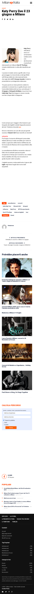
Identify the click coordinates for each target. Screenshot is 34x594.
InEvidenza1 (5, 555)
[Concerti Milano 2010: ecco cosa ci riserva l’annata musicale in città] (17, 294)
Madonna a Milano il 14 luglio (11, 313)
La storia (13, 516)
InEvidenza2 (5, 550)
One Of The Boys (7, 212)
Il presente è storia (8, 519)
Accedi (4, 531)
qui (20, 127)
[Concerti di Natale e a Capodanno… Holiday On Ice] (17, 353)
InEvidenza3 (5, 546)
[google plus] (12, 592)
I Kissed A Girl (17, 206)
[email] (2, 592)
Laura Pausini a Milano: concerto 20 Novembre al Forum (14, 339)
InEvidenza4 (5, 548)
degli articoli (6, 533)
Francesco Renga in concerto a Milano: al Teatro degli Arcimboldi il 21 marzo (16, 280)
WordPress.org (6, 538)
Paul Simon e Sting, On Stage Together (15, 392)
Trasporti (4, 567)
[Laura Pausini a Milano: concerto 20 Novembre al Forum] (17, 326)
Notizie (4, 565)
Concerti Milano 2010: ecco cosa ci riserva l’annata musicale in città (16, 307)
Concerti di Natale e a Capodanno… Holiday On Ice (16, 366)
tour (27, 212)
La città (4, 570)
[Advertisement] (17, 34)
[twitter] (6, 592)
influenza (5, 209)
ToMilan (14, 521)
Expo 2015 (5, 516)
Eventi (4, 8)
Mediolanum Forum (7, 553)
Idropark (25, 206)
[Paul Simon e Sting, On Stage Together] (17, 380)
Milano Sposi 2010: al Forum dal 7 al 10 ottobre (16, 506)
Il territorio (6, 521)
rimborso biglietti (19, 212)
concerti (20, 203)
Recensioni (5, 572)
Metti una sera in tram (10, 498)
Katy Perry (13, 209)
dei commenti (7, 535)
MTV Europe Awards (23, 209)
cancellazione (11, 203)
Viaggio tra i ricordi (23, 519)
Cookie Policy (5, 588)
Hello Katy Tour (7, 206)
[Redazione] (4, 227)
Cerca (11, 427)
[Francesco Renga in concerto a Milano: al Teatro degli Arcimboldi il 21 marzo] (17, 267)
